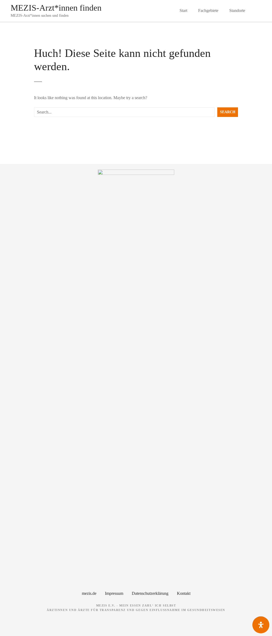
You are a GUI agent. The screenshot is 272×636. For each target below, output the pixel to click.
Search (227, 112)
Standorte (237, 10)
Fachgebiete (208, 10)
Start (183, 10)
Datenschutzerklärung (150, 593)
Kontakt (183, 593)
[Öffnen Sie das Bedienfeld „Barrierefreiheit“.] (260, 624)
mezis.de (89, 593)
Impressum (114, 593)
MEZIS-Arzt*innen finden (56, 7)
